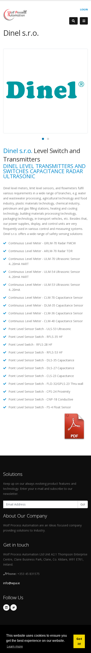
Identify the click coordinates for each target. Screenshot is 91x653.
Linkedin (6, 607)
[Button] (84, 21)
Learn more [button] (15, 646)
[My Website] (15, 14)
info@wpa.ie (11, 583)
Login (84, 9)
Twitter (13, 607)
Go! (82, 504)
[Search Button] (73, 21)
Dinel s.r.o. (17, 150)
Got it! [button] (79, 641)
